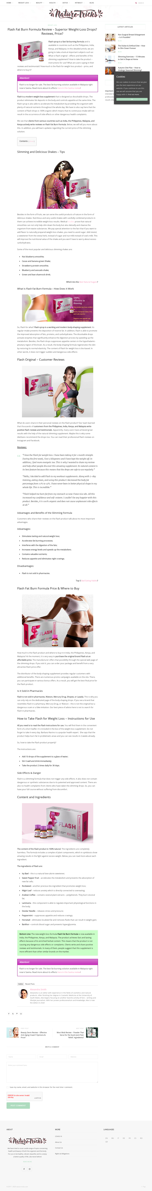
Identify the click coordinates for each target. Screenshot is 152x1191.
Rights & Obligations (62, 1154)
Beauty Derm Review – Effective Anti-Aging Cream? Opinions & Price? (34, 1035)
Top (144, 1187)
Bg (113, 1138)
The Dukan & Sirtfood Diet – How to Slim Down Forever (131, 46)
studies (71, 221)
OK (132, 99)
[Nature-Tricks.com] (76, 13)
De (124, 1138)
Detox (65, 3)
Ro (141, 1138)
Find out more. (133, 94)
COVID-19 (58, 1136)
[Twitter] (10, 56)
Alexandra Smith (38, 989)
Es (135, 1138)
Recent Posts (30, 984)
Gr (106, 1142)
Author (20, 984)
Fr (130, 1138)
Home (9, 3)
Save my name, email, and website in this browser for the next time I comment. (41, 1087)
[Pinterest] (10, 62)
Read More (27, 1161)
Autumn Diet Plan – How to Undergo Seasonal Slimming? (130, 68)
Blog (92, 3)
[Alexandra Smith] (23, 998)
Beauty (39, 3)
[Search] (136, 3)
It (118, 1138)
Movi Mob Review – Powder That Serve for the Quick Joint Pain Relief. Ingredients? (70, 1035)
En (106, 1138)
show (31, 141)
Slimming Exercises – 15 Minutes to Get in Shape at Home (131, 57)
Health (52, 3)
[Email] (10, 68)
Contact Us (59, 1148)
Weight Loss (23, 3)
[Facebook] (10, 49)
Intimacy (79, 3)
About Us (58, 1142)
